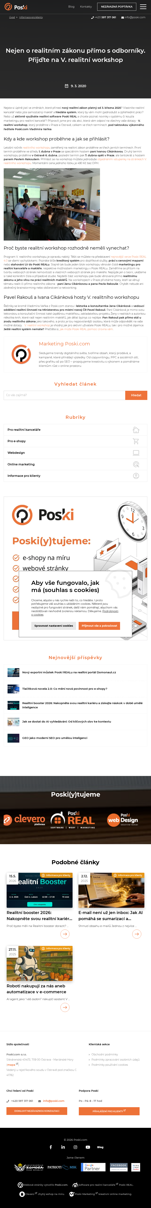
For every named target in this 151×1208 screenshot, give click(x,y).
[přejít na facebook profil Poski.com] (50, 1147)
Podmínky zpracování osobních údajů (116, 1059)
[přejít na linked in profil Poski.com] (63, 1147)
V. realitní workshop (37, 325)
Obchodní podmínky (105, 1054)
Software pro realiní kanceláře (97, 1184)
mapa (11, 1064)
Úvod (12, 17)
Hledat (136, 395)
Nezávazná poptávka (116, 6)
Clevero (30, 1194)
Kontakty (86, 6)
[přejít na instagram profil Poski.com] (75, 1147)
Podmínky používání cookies (110, 1064)
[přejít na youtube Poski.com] (88, 1147)
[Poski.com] (21, 8)
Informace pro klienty (31, 17)
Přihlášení (108, 1111)
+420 (105, 17)
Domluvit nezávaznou (36, 1111)
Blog (71, 6)
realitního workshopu (36, 147)
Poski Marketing (85, 1194)
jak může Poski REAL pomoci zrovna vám (86, 329)
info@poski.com (135, 17)
